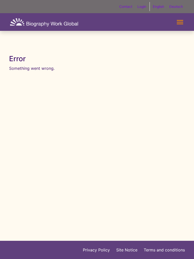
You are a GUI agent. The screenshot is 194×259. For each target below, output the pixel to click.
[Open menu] (180, 22)
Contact (125, 7)
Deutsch (176, 7)
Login (141, 7)
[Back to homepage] (44, 22)
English (158, 7)
